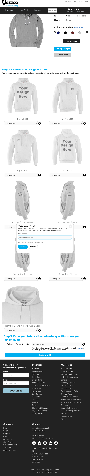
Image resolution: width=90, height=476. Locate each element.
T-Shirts (35, 374)
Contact (6, 436)
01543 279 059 (38, 431)
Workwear (36, 391)
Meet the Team (9, 451)
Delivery (64, 405)
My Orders (78, 1)
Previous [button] (55, 32)
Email (5, 380)
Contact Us (68, 1)
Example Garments (69, 408)
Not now (33, 247)
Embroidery (66, 380)
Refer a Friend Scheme (71, 402)
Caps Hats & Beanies (41, 385)
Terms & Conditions (69, 397)
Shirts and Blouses (40, 408)
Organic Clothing (39, 411)
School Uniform (38, 383)
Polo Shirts (36, 377)
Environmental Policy (70, 391)
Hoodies (35, 369)
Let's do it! (45, 355)
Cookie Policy (67, 394)
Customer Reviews (11, 445)
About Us (7, 448)
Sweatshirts (37, 380)
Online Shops (67, 416)
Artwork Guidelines (69, 377)
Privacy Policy (67, 385)
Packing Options (68, 383)
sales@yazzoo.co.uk (40, 428)
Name (5, 371)
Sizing (63, 419)
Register (6, 434)
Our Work (7, 439)
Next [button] (87, 32)
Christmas (36, 388)
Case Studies (8, 442)
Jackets (35, 400)
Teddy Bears (37, 414)
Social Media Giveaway (71, 400)
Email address (22, 233)
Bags (34, 405)
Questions (38, 10)
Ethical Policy (67, 388)
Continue (23, 247)
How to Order (67, 371)
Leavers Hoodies (39, 371)
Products (9, 10)
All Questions (67, 369)
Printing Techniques (69, 374)
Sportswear (37, 394)
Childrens (36, 397)
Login (5, 431)
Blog (5, 428)
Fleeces (35, 402)
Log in (86, 1)
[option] (60, 32)
